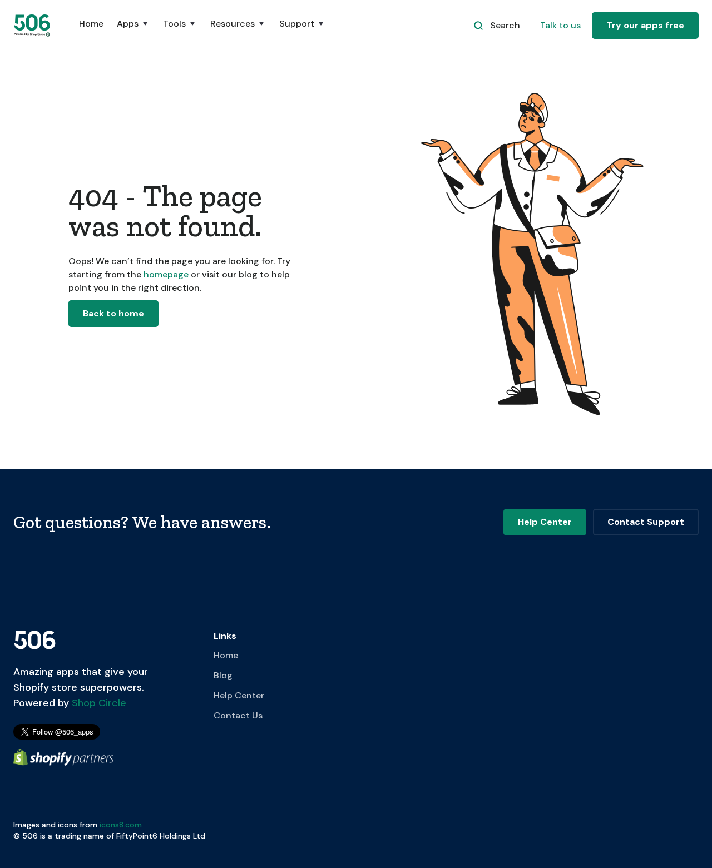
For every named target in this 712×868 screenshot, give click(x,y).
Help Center (239, 695)
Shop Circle (97, 703)
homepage (165, 274)
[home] (32, 25)
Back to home (113, 313)
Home (91, 23)
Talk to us (560, 25)
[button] (133, 29)
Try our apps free (645, 25)
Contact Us (238, 715)
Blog (223, 675)
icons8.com (121, 825)
